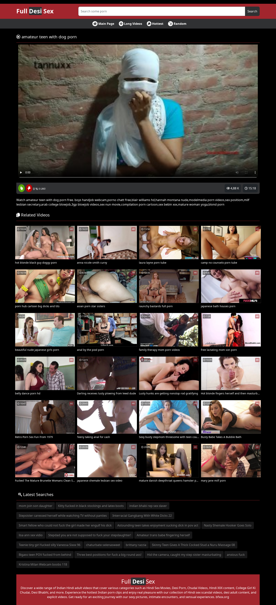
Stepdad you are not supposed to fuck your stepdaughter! (89, 535)
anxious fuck (236, 555)
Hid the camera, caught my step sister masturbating (184, 555)
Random (179, 24)
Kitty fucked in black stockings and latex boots (91, 506)
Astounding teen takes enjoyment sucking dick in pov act (157, 525)
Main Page (106, 24)
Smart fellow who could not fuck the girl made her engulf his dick (65, 525)
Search (252, 11)
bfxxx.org (222, 597)
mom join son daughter (35, 506)
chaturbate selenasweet (103, 545)
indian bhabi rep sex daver (148, 506)
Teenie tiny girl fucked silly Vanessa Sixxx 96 (49, 545)
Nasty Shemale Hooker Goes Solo (227, 525)
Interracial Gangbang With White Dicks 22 (142, 515)
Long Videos (132, 24)
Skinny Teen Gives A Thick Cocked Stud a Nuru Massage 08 (193, 545)
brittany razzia (136, 545)
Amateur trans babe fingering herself (163, 535)
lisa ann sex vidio (31, 535)
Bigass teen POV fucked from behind (45, 555)
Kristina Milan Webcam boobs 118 (43, 564)
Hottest (157, 24)
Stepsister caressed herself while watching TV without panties (63, 515)
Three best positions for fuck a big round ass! (109, 555)
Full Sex (35, 11)
